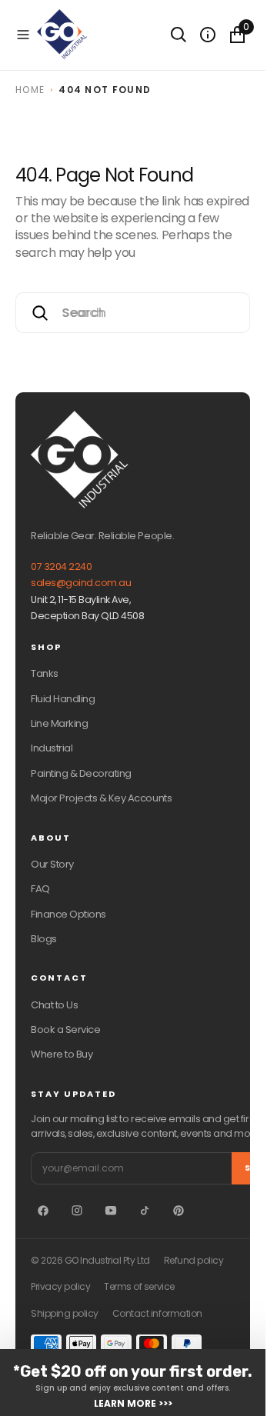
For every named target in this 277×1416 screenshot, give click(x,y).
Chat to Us (54, 1005)
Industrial (51, 748)
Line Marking (59, 723)
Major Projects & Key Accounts (101, 798)
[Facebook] (43, 1210)
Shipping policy (64, 1314)
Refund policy (194, 1260)
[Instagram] (77, 1210)
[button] (23, 34)
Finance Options (68, 914)
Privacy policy (60, 1287)
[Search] (178, 34)
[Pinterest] (178, 1210)
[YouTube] (110, 1210)
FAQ (40, 888)
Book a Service (65, 1029)
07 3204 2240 (61, 566)
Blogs (44, 938)
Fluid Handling (63, 698)
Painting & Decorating (81, 773)
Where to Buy (61, 1054)
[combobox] (132, 312)
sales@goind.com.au (81, 582)
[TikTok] (144, 1210)
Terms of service (139, 1287)
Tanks (44, 673)
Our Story (52, 864)
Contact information (157, 1314)
